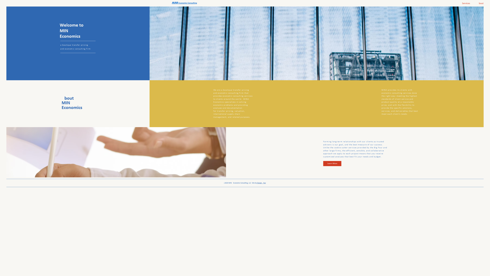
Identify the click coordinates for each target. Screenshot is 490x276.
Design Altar (261, 183)
